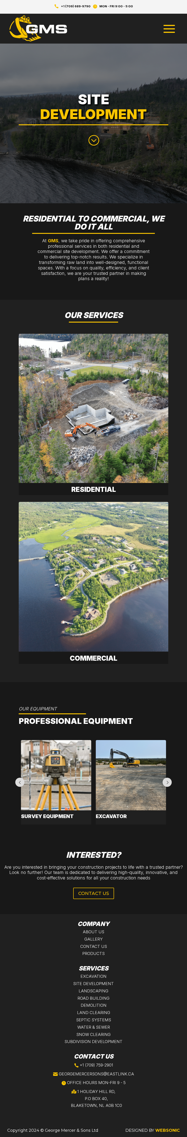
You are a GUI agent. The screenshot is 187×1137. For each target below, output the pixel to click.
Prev (19, 782)
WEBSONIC (167, 1130)
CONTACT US (93, 893)
